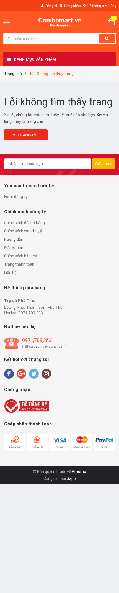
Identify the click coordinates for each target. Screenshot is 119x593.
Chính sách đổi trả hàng (24, 223)
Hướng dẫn (13, 239)
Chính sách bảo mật (21, 256)
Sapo (71, 478)
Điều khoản (13, 247)
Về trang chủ (25, 135)
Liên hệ (10, 272)
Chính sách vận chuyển (24, 231)
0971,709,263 (31, 313)
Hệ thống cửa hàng (101, 6)
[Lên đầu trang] (100, 581)
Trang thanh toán (19, 264)
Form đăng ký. (16, 196)
